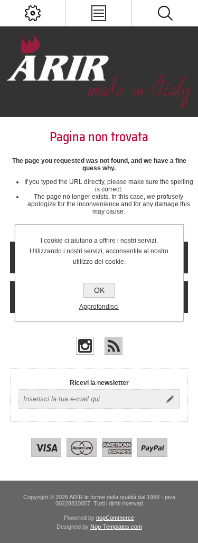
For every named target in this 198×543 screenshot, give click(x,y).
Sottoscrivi (170, 399)
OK (99, 290)
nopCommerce (115, 517)
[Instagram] (85, 345)
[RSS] (113, 345)
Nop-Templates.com (116, 526)
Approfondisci (99, 306)
